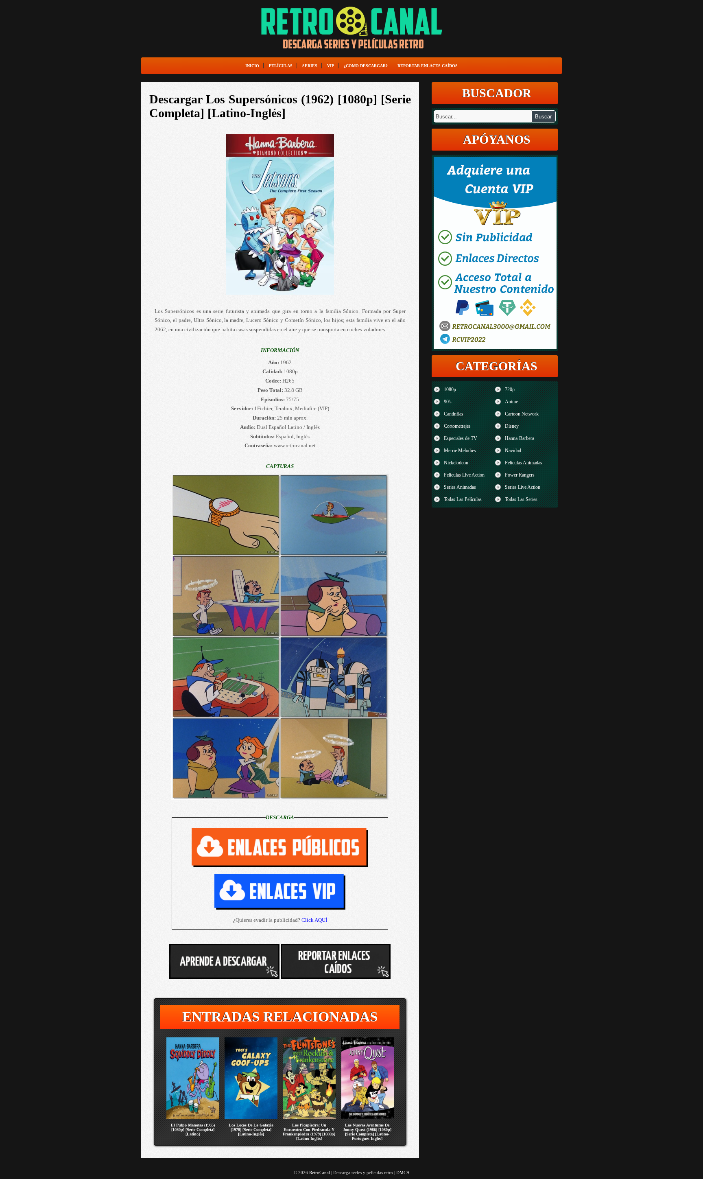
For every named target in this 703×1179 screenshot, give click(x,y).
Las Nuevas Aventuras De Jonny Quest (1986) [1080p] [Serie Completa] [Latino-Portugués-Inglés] (367, 1132)
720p (510, 389)
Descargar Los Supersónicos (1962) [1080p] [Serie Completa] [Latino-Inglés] (280, 106)
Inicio (252, 65)
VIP (330, 65)
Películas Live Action (464, 475)
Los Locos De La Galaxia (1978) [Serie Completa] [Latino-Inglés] (251, 1129)
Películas (281, 65)
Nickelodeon (456, 463)
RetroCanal (319, 1172)
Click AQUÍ (314, 920)
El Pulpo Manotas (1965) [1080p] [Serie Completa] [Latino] (193, 1129)
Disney (512, 426)
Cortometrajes (457, 426)
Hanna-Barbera (519, 438)
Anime (511, 402)
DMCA (403, 1172)
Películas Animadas (523, 463)
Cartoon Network (522, 414)
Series (309, 65)
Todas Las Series (521, 499)
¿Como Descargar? (366, 65)
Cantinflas (453, 414)
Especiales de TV (460, 438)
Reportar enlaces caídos (427, 65)
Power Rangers (520, 475)
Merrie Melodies (460, 450)
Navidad (513, 450)
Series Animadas (460, 487)
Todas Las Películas (463, 499)
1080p (450, 389)
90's (448, 402)
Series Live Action (522, 487)
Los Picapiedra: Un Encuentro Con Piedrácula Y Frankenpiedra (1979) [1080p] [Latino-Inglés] (309, 1132)
